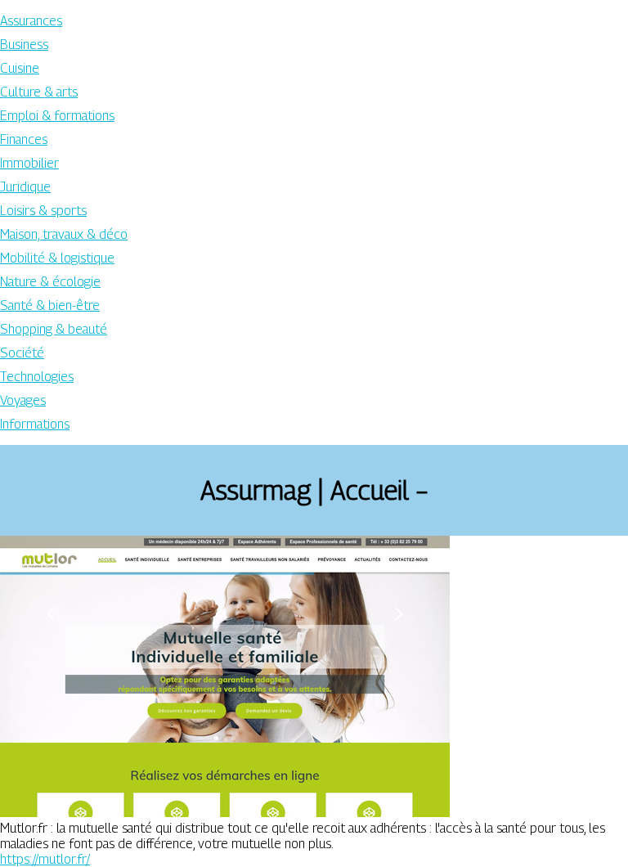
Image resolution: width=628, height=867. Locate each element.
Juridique (25, 187)
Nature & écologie (50, 282)
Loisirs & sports (43, 210)
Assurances (31, 21)
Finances (23, 139)
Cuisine (19, 68)
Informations (35, 424)
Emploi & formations (57, 116)
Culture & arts (39, 92)
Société (22, 353)
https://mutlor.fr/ (45, 859)
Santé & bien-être (50, 305)
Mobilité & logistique (57, 258)
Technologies (37, 376)
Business (24, 44)
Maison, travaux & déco (64, 234)
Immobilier (29, 163)
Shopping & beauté (53, 329)
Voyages (23, 400)
